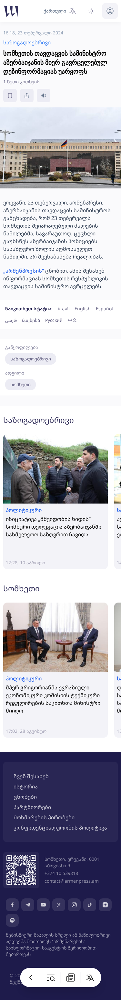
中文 (72, 320)
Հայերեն (31, 320)
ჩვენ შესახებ (31, 776)
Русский (54, 320)
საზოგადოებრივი (30, 359)
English (83, 308)
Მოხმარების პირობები (44, 817)
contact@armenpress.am (72, 881)
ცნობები (25, 796)
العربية (63, 308)
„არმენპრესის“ (23, 270)
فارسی (11, 320)
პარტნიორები (32, 807)
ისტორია (26, 786)
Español (104, 308)
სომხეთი (20, 384)
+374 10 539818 (61, 873)
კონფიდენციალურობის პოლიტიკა (60, 827)
